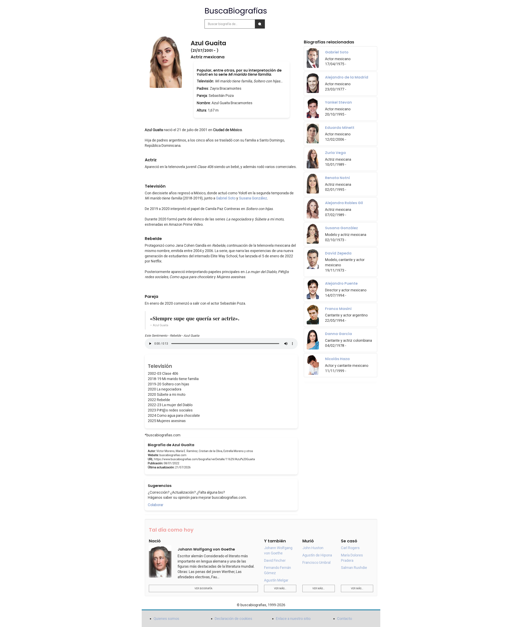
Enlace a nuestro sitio (293, 618)
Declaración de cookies (233, 618)
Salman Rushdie (354, 567)
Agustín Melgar (276, 580)
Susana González (253, 198)
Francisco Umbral (316, 562)
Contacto (344, 618)
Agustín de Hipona (317, 555)
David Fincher (275, 560)
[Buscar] (260, 24)
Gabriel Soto (226, 198)
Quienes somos (166, 618)
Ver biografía (203, 588)
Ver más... (280, 588)
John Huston (312, 548)
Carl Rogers (350, 548)
